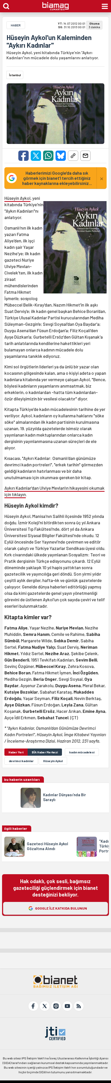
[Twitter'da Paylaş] (36, 156)
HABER (16, 25)
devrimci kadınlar (21, 761)
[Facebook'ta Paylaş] (23, 156)
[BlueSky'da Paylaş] (61, 156)
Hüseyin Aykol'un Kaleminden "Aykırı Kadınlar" (49, 41)
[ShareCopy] (73, 156)
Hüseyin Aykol (17, 198)
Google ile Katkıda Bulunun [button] (61, 908)
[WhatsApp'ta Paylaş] (48, 156)
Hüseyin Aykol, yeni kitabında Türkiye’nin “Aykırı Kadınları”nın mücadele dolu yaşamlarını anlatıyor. (52, 55)
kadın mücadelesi (81, 752)
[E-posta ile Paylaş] (85, 156)
